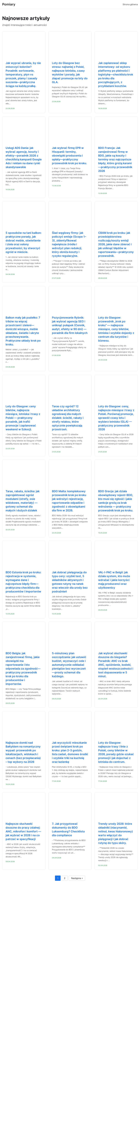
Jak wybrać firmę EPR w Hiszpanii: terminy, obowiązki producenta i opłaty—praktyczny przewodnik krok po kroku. (69, 155)
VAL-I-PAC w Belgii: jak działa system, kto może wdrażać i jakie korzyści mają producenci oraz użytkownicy (114, 580)
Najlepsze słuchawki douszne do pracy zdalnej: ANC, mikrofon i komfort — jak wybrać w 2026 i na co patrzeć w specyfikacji (23, 831)
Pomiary (8, 4)
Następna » (77, 878)
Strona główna (130, 4)
